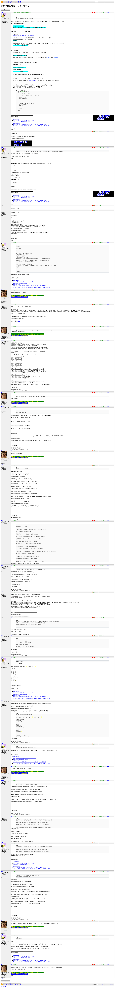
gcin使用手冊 (16, 119)
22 (11, 743)
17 (11, 591)
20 (11, 657)
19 (11, 635)
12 (11, 406)
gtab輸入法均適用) (42, 124)
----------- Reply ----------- (5, 9)
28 (11, 920)
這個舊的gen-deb (32, 80)
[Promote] (92, 12)
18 (11, 617)
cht (4, 2)
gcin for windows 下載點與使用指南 (21, 121)
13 (11, 450)
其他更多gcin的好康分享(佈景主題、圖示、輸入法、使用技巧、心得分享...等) (31, 125)
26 (11, 842)
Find (102, 1)
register (113, 1)
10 (11, 340)
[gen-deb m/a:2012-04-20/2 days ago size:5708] (15, 129)
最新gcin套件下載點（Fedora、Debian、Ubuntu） (24, 120)
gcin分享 (18, 2)
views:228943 (3, 986)
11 (11, 392)
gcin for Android (16, 123)
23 (11, 766)
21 (11, 700)
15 (11, 520)
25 (11, 816)
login (111, 1)
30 (11, 964)
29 (11, 935)
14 (11, 464)
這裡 (19, 321)
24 (11, 780)
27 (11, 871)
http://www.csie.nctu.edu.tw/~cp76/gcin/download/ (23, 35)
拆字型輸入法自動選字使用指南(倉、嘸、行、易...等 (25, 124)
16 (11, 565)
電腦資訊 (9, 2)
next (3, 978)
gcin (13, 2)
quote (108, 12)
